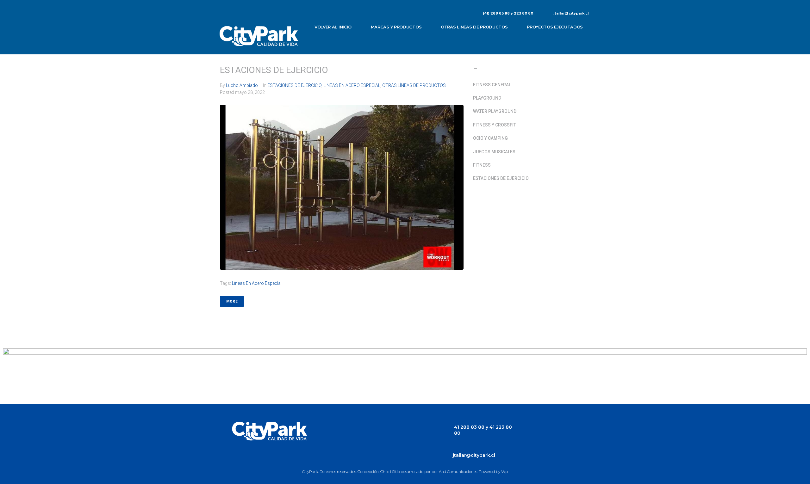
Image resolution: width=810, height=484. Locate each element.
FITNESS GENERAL (492, 84)
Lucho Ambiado (242, 85)
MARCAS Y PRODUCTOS (396, 26)
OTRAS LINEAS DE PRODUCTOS (474, 26)
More (232, 301)
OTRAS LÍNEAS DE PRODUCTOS (414, 85)
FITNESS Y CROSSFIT (494, 124)
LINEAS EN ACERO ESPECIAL (351, 85)
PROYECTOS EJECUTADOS (555, 26)
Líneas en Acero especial (257, 283)
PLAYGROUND (487, 98)
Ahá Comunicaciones (458, 471)
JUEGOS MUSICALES (494, 151)
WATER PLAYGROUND (494, 111)
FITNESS (482, 165)
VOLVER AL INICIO (333, 26)
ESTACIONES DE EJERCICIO (274, 70)
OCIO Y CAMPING (490, 138)
